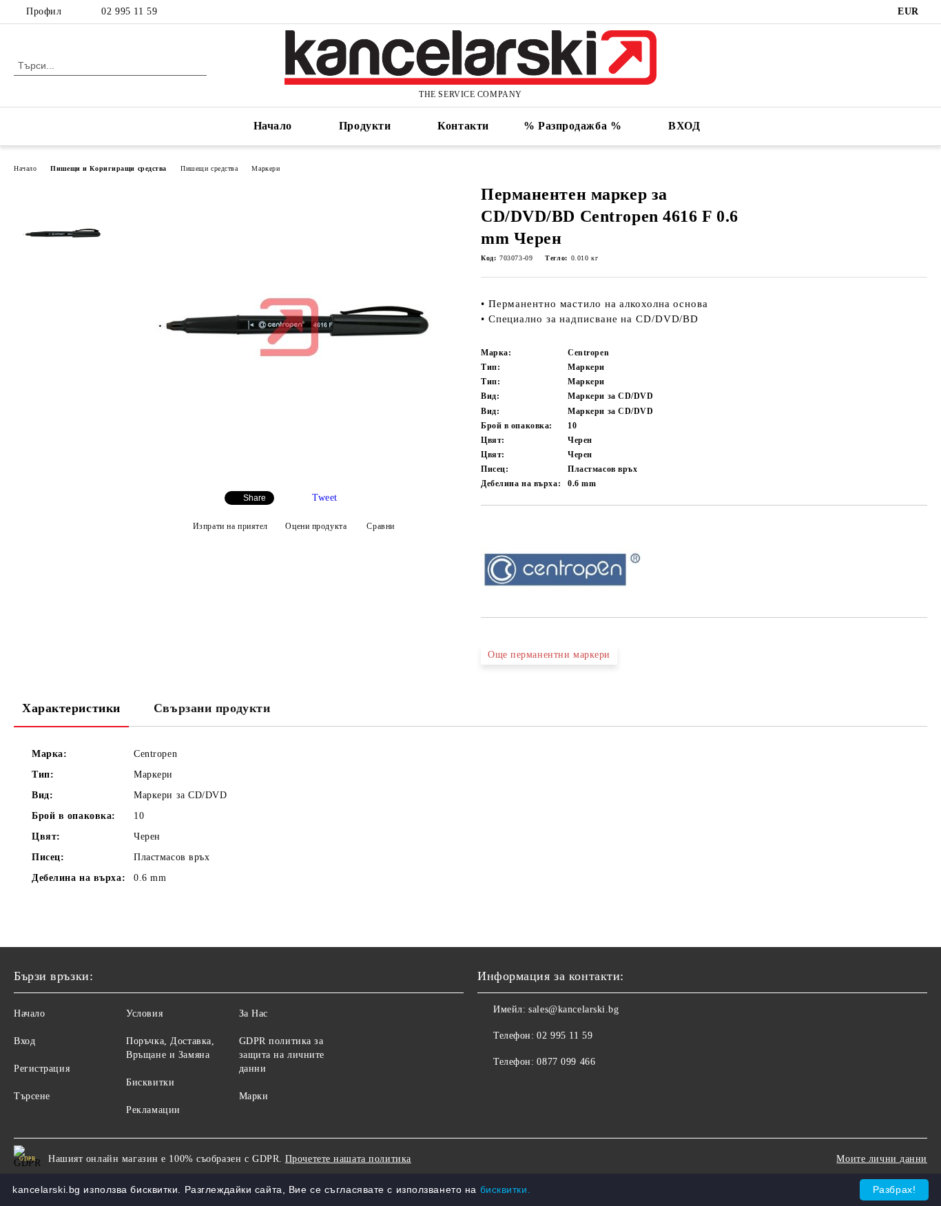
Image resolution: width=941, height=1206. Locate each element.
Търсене (32, 1096)
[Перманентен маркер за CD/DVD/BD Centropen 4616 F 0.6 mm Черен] (289, 469)
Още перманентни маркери (549, 654)
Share (254, 498)
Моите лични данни (881, 1159)
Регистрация (42, 1068)
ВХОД (684, 126)
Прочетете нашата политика (348, 1159)
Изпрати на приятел (230, 526)
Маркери (265, 168)
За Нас (253, 1013)
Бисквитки (150, 1082)
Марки (254, 1096)
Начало (273, 126)
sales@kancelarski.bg (573, 1009)
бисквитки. (505, 1189)
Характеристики (71, 708)
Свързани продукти (212, 708)
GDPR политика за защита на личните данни (282, 1055)
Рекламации (153, 1110)
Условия (144, 1013)
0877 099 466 (566, 1062)
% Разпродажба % (572, 126)
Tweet (325, 497)
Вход (24, 1041)
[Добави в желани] (507, 529)
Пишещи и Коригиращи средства (108, 168)
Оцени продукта (316, 526)
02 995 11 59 (129, 11)
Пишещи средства (209, 168)
